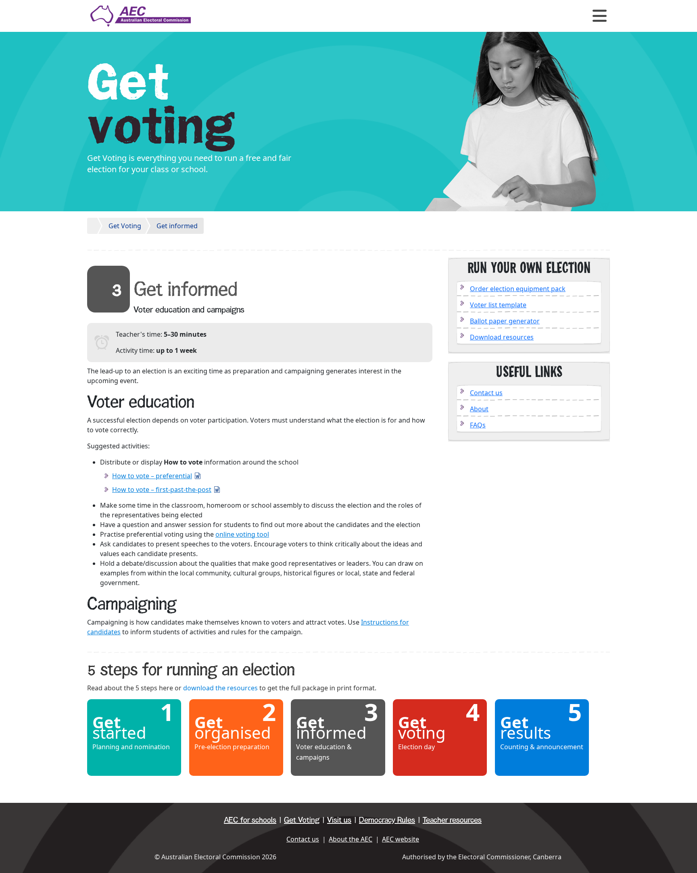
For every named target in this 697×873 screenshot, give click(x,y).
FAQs (478, 425)
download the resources (220, 687)
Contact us (486, 392)
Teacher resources (452, 820)
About (479, 408)
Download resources (502, 337)
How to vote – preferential (152, 475)
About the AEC (350, 839)
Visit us (339, 820)
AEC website (400, 839)
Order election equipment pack (518, 288)
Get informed (177, 225)
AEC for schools (250, 820)
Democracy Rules (387, 820)
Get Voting (125, 225)
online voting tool (242, 534)
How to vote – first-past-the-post (161, 489)
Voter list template (498, 304)
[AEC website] (140, 15)
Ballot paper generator (505, 321)
